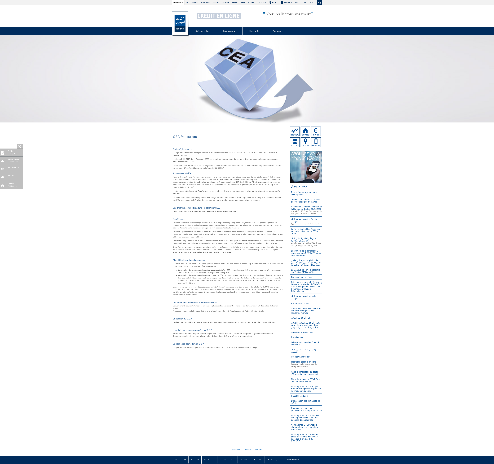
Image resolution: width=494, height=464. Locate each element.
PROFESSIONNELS (192, 2)
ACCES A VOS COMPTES (292, 2)
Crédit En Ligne (11, 152)
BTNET (11, 175)
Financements (229, 31)
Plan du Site (258, 460)
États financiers (209, 460)
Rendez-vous (13, 167)
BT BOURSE (263, 2)
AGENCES (275, 2)
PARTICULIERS (178, 2)
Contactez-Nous (293, 460)
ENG (304, 2)
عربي (311, 2)
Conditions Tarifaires (227, 460)
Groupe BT (195, 460)
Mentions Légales (273, 460)
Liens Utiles (244, 460)
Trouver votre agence (13, 185)
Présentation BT (180, 460)
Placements (253, 31)
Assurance (277, 31)
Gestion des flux (202, 31)
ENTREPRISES (205, 2)
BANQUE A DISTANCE (248, 2)
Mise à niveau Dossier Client (13, 160)
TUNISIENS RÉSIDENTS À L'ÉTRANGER (225, 2)
